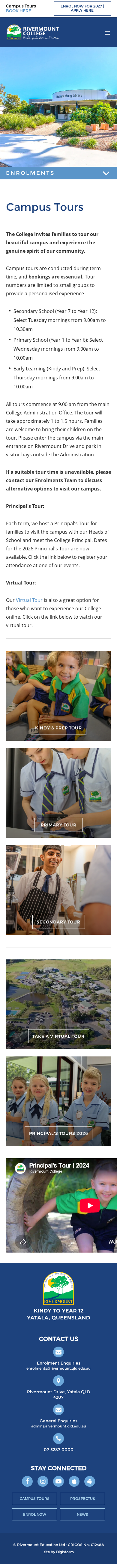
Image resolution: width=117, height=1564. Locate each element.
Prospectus (82, 1498)
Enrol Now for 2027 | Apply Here (82, 8)
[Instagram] (43, 1481)
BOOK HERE (18, 10)
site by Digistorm (59, 1552)
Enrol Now (34, 1514)
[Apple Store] (74, 1481)
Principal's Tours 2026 (58, 1133)
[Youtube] (58, 1481)
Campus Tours (35, 1498)
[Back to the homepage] (33, 32)
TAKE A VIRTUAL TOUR (58, 1036)
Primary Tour (58, 825)
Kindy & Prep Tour (58, 728)
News (82, 1514)
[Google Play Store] (89, 1481)
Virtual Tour (29, 600)
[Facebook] (27, 1481)
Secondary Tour (58, 922)
